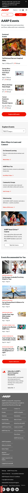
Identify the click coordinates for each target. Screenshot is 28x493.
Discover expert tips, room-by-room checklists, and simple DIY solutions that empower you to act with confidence (11, 4)
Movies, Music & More (7, 346)
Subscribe (10, 387)
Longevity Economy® (7, 463)
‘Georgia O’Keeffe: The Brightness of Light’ (8, 350)
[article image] (14, 55)
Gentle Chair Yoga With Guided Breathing (8, 316)
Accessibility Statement (18, 473)
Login (20, 10)
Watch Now (6, 159)
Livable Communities (7, 336)
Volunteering (7, 198)
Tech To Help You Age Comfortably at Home (9, 339)
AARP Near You (8, 166)
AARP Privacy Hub (12, 470)
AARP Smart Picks (6, 427)
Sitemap (4, 470)
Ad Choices (5, 485)
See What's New (7, 175)
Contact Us (17, 408)
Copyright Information (7, 479)
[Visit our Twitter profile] (8, 489)
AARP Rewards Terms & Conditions (11, 476)
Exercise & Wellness (7, 275)
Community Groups (9, 182)
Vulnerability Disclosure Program (10, 482)
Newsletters (17, 416)
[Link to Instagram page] (12, 489)
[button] (26, 10)
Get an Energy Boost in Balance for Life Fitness (13, 303)
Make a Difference (8, 207)
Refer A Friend (17, 419)
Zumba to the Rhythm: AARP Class (9, 328)
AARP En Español (18, 412)
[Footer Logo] (14, 396)
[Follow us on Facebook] (3, 489)
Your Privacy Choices (14, 485)
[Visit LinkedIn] (17, 489)
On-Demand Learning (10, 150)
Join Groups (6, 191)
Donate (4, 412)
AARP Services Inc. (19, 438)
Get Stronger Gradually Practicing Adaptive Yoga (13, 278)
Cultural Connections (8, 325)
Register (15, 10)
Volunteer (4, 416)
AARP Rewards (6, 423)
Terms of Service (6, 473)
